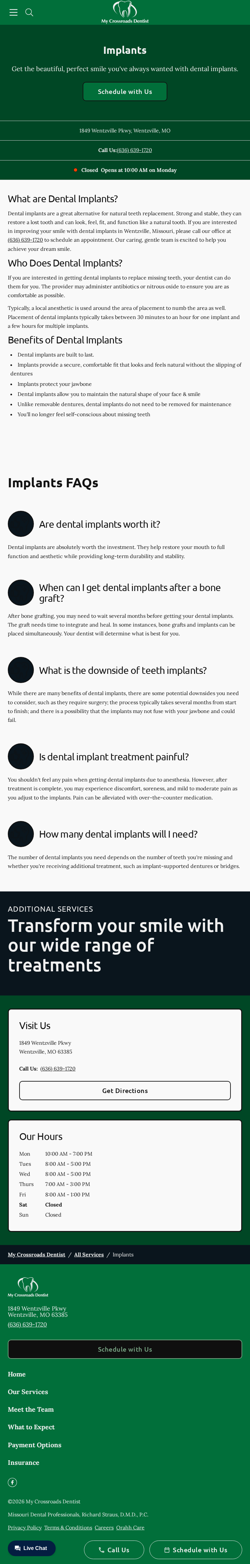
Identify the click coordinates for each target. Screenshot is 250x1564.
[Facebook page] (12, 1482)
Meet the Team (31, 1409)
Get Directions (125, 1090)
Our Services (28, 1392)
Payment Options (35, 1445)
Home (17, 1374)
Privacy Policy (25, 1527)
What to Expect (31, 1427)
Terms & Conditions (68, 1527)
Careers (104, 1527)
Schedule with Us (125, 91)
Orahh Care (130, 1527)
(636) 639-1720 (134, 150)
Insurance (23, 1462)
